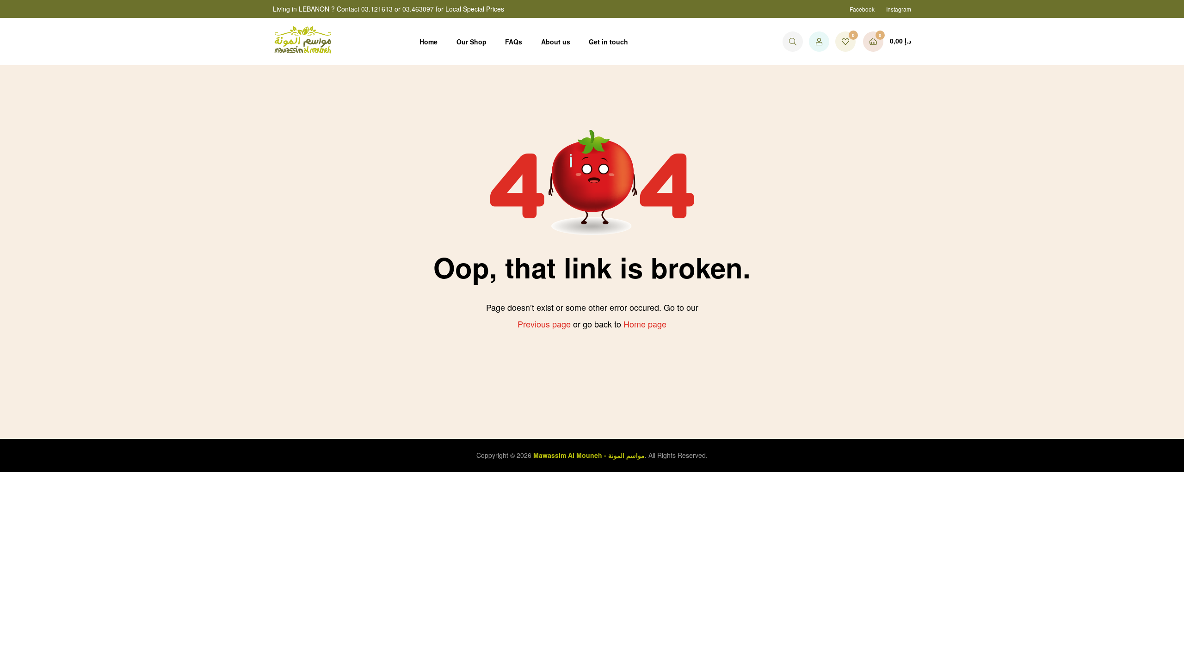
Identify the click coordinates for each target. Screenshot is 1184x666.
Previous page (544, 324)
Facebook (862, 9)
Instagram (898, 9)
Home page (644, 324)
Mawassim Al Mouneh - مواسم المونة (589, 455)
